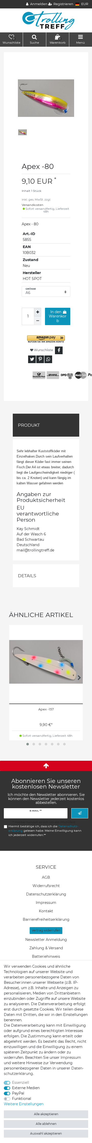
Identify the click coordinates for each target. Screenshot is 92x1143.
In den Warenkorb (57, 316)
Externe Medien (26, 1088)
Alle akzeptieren (46, 1114)
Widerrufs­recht (46, 885)
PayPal (18, 1093)
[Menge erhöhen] (37, 312)
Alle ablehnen (46, 1124)
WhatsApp (48, 359)
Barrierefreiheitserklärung (46, 919)
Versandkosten (32, 205)
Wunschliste (43, 350)
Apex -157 (46, 709)
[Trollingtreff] (46, 20)
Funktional (21, 1098)
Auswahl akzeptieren (46, 1133)
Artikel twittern (32, 359)
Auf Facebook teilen (59, 350)
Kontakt (46, 911)
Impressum (46, 902)
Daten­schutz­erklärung (46, 894)
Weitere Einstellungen (23, 1104)
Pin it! (40, 359)
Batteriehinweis (46, 956)
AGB (46, 877)
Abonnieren (79, 813)
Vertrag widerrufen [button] (46, 930)
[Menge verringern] (37, 320)
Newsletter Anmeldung (46, 939)
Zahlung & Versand (46, 948)
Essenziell (20, 1082)
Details (27, 575)
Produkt (29, 425)
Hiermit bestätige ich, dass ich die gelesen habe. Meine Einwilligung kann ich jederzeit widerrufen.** (45, 831)
